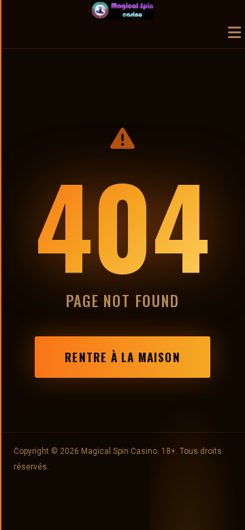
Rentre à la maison (122, 357)
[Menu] (234, 33)
